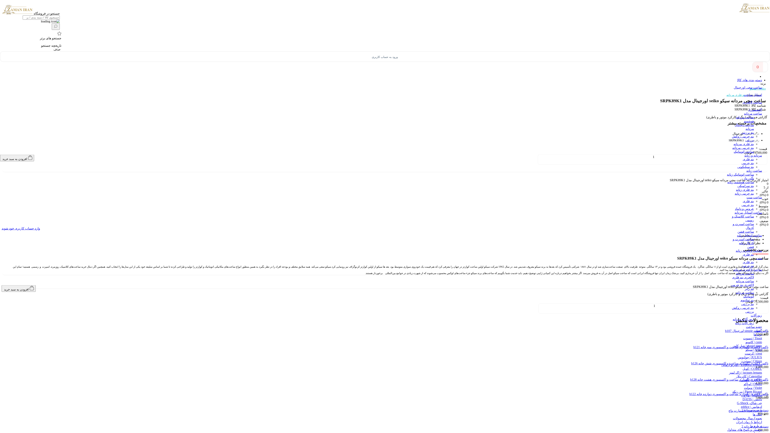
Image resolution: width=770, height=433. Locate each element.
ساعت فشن (746, 356)
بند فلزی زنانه (745, 315)
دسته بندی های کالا (749, 80)
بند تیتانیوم (747, 425)
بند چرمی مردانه (743, 273)
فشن (750, 372)
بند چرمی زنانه (744, 318)
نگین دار (748, 303)
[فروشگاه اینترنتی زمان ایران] (754, 12)
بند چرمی (748, 288)
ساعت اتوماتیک (744, 276)
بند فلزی (748, 284)
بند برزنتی (747, 257)
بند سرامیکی (745, 311)
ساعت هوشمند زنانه (740, 307)
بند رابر (749, 414)
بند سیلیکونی (745, 292)
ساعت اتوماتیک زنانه (740, 299)
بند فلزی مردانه (744, 269)
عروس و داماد (744, 334)
